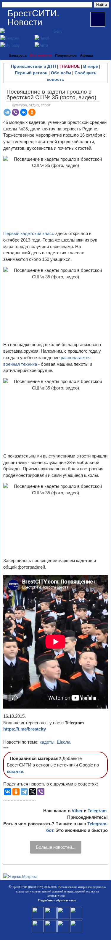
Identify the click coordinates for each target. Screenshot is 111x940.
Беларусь (18, 55)
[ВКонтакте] (23, 112)
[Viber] (15, 112)
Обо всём (61, 72)
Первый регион (31, 72)
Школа (63, 742)
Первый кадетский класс (28, 233)
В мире (90, 66)
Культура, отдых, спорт (31, 105)
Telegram (97, 810)
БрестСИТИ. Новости (33, 17)
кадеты (47, 742)
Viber (77, 810)
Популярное (66, 55)
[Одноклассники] (32, 112)
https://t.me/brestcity (24, 728)
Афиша (86, 55)
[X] (32, 791)
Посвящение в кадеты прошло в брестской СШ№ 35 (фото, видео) (51, 94)
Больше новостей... (55, 847)
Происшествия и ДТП (33, 66)
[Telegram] (7, 112)
